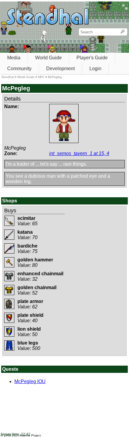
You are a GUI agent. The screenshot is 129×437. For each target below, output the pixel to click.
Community (19, 68)
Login (95, 68)
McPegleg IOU (30, 381)
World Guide (48, 57)
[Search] (122, 32)
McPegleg (55, 77)
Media (13, 57)
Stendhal (7, 77)
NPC (41, 77)
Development (60, 68)
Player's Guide (92, 57)
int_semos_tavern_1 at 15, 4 (79, 153)
